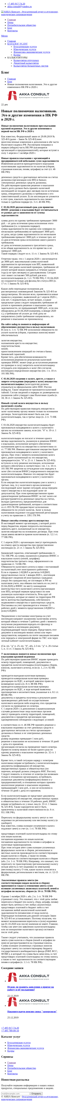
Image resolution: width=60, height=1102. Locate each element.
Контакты (12, 30)
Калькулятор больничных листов (31, 66)
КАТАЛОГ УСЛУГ (17, 44)
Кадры (17, 55)
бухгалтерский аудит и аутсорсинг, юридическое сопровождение (29, 1098)
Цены (10, 22)
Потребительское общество (21, 25)
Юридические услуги (25, 49)
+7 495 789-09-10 (10, 1030)
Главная (11, 19)
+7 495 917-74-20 (16, 3)
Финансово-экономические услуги (32, 52)
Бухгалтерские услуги (25, 46)
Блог (9, 28)
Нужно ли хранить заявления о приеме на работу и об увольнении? (30, 988)
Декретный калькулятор (26, 63)
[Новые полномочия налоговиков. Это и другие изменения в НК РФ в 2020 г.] (28, 99)
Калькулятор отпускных (26, 60)
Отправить (36, 1094)
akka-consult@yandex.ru (19, 6)
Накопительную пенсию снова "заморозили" (32, 1011)
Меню (4, 36)
